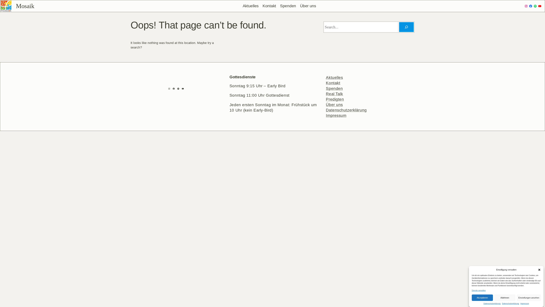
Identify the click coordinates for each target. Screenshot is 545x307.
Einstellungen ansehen (528, 297)
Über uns (334, 104)
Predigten (335, 99)
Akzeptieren (482, 297)
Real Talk (334, 94)
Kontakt (333, 83)
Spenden (334, 88)
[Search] (406, 27)
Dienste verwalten (479, 290)
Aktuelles (334, 77)
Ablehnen (504, 297)
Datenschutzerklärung (492, 304)
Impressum (524, 304)
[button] (539, 269)
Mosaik (25, 6)
